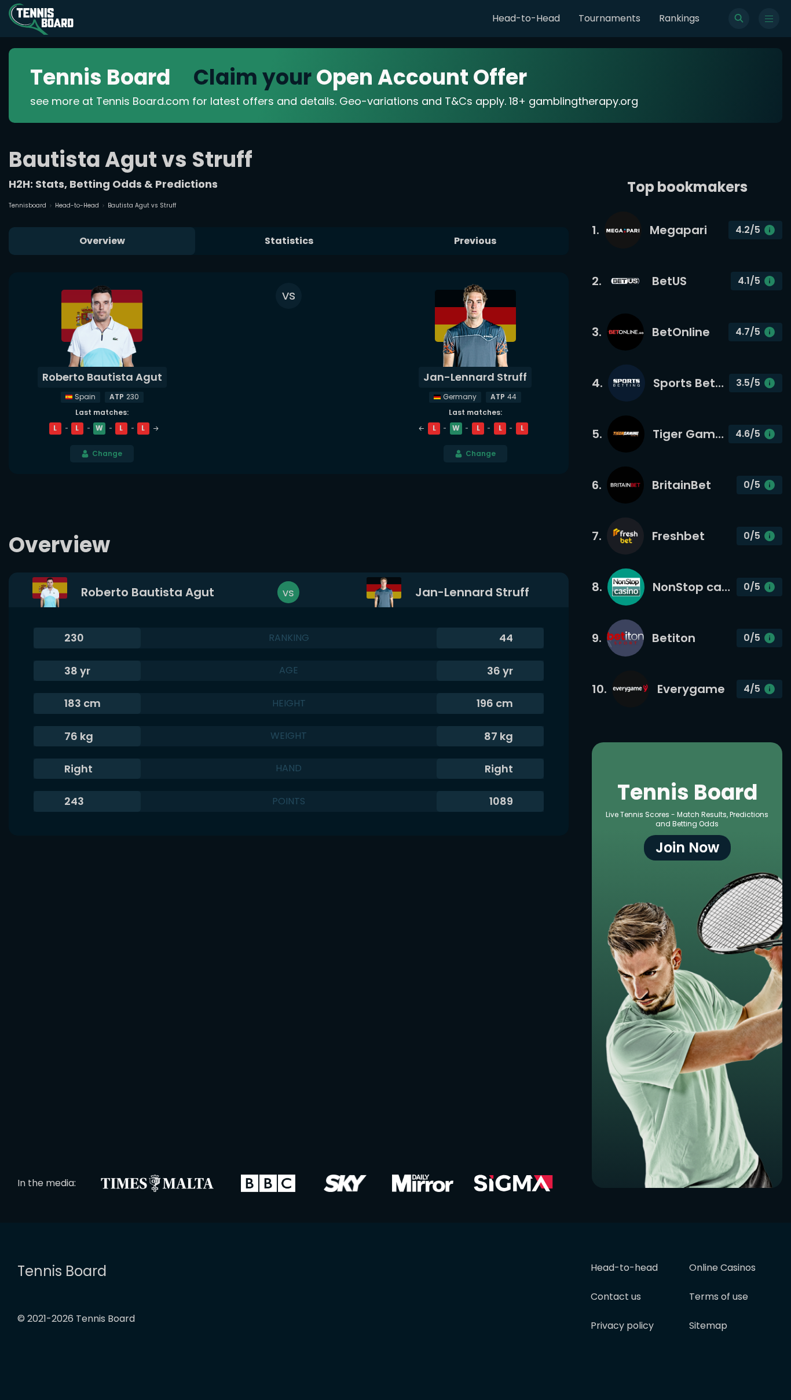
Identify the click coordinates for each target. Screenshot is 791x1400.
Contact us (616, 1296)
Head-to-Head (526, 18)
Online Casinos (722, 1267)
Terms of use (718, 1296)
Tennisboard (27, 205)
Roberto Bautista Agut (102, 377)
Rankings (679, 18)
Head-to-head (624, 1267)
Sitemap (708, 1325)
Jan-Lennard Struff (475, 377)
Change (107, 453)
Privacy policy (622, 1325)
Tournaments (609, 18)
